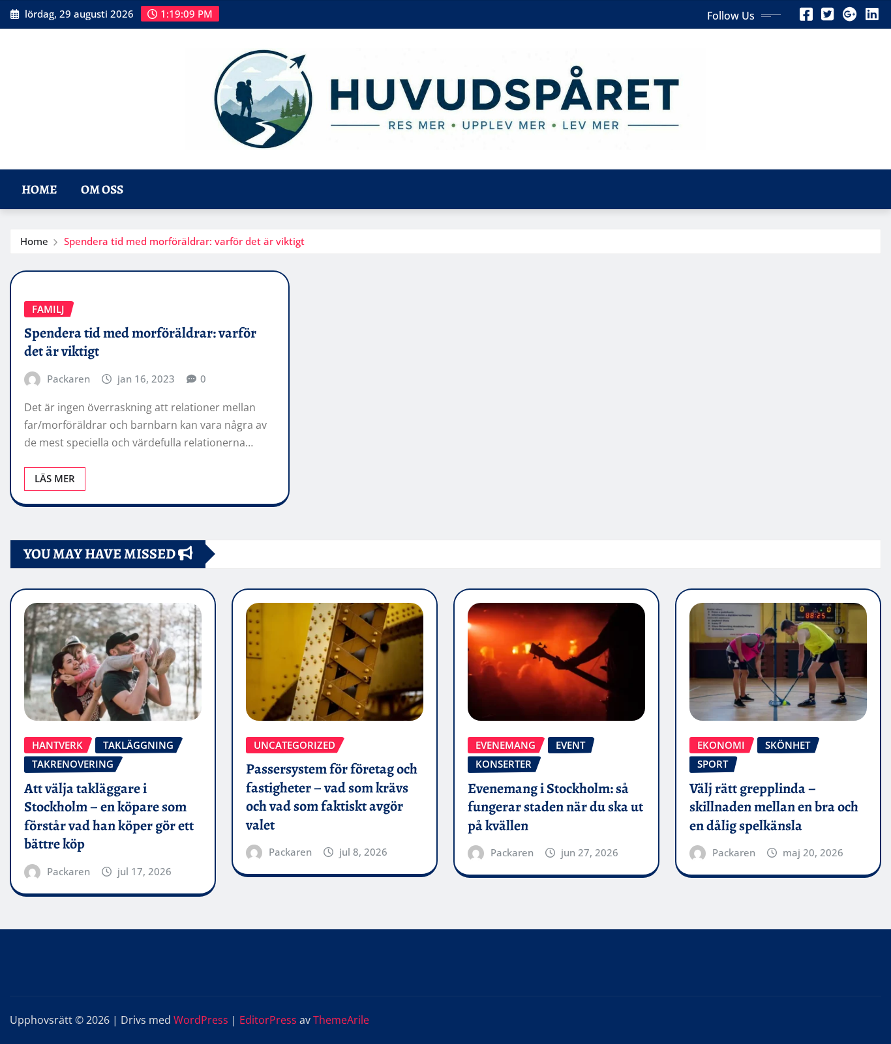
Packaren (68, 378)
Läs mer (55, 478)
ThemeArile (341, 1020)
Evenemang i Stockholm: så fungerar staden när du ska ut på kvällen (555, 807)
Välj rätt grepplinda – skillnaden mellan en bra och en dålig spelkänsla (773, 807)
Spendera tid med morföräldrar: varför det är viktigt (184, 241)
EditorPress (268, 1020)
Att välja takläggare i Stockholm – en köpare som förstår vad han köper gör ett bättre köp (109, 816)
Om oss (102, 189)
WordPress (201, 1020)
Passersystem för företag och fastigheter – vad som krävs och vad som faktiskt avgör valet (331, 797)
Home (39, 189)
